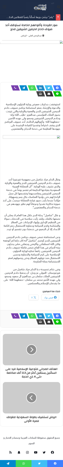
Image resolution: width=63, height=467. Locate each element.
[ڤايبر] (14, 88)
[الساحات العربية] (40, 7)
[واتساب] (31, 88)
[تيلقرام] (22, 88)
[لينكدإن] (39, 88)
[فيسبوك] (56, 88)
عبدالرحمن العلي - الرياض (31, 36)
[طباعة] (39, 93)
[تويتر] (47, 88)
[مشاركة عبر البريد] (47, 93)
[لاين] (56, 93)
